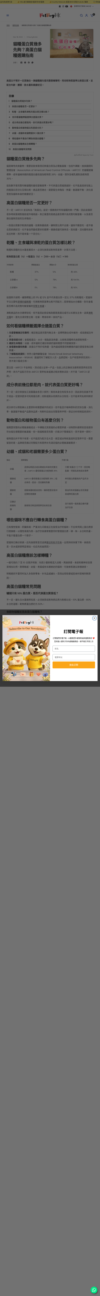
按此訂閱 (73, 665)
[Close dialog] (94, 618)
